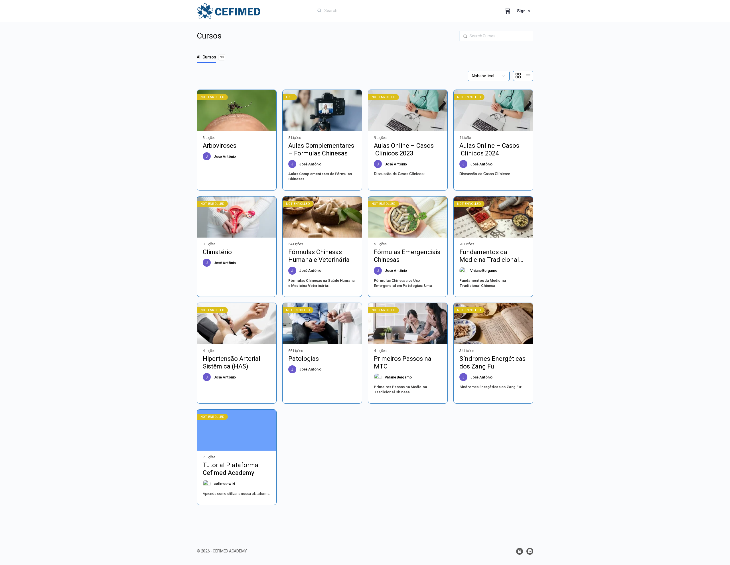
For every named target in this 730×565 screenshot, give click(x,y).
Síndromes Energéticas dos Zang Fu (492, 362)
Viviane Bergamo (483, 270)
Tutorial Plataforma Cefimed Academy (230, 468)
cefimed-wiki (224, 483)
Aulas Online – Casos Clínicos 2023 (404, 149)
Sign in (523, 11)
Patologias (303, 358)
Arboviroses (219, 145)
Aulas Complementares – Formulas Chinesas (321, 149)
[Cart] (507, 11)
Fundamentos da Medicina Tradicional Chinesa (489, 256)
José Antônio (225, 156)
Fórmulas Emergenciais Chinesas (407, 255)
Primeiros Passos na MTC (402, 362)
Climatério (218, 252)
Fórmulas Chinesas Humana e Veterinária (319, 255)
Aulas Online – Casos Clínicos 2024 (489, 149)
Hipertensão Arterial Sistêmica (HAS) (231, 362)
